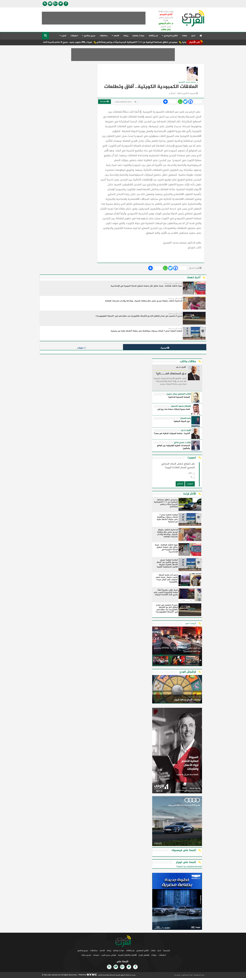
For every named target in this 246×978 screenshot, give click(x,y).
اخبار (193, 35)
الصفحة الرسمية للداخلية (179, 397)
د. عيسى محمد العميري (188, 82)
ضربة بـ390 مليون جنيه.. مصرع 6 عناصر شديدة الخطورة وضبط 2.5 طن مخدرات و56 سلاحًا (74, 42)
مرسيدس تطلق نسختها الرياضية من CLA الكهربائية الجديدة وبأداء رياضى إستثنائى (161, 42)
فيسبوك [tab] (163, 348)
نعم (190, 473)
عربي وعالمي (82, 950)
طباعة (103, 101)
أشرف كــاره (181, 367)
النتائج (180, 484)
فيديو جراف (86, 955)
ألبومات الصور (190, 623)
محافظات (103, 35)
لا (191, 477)
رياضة (125, 35)
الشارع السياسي (142, 950)
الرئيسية (166, 950)
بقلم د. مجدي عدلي (182, 442)
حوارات (154, 955)
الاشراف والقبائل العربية (127, 955)
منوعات (96, 955)
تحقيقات (74, 35)
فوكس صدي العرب (108, 955)
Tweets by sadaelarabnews (189, 866)
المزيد (63, 35)
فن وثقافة (153, 35)
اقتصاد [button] (116, 35)
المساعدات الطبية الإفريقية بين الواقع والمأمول (173, 447)
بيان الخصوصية (198, 975)
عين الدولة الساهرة (182, 421)
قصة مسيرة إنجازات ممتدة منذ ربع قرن (173, 409)
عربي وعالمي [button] (89, 35)
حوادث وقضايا (138, 35)
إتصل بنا (177, 975)
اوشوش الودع (144, 955)
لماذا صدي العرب (186, 975)
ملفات (184, 35)
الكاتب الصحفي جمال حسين (179, 394)
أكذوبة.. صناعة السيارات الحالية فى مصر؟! (172, 433)
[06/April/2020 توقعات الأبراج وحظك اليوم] (177, 689)
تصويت (190, 484)
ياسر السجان (185, 418)
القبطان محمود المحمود (181, 406)
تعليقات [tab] (80, 348)
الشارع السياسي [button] (170, 35)
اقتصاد (102, 950)
